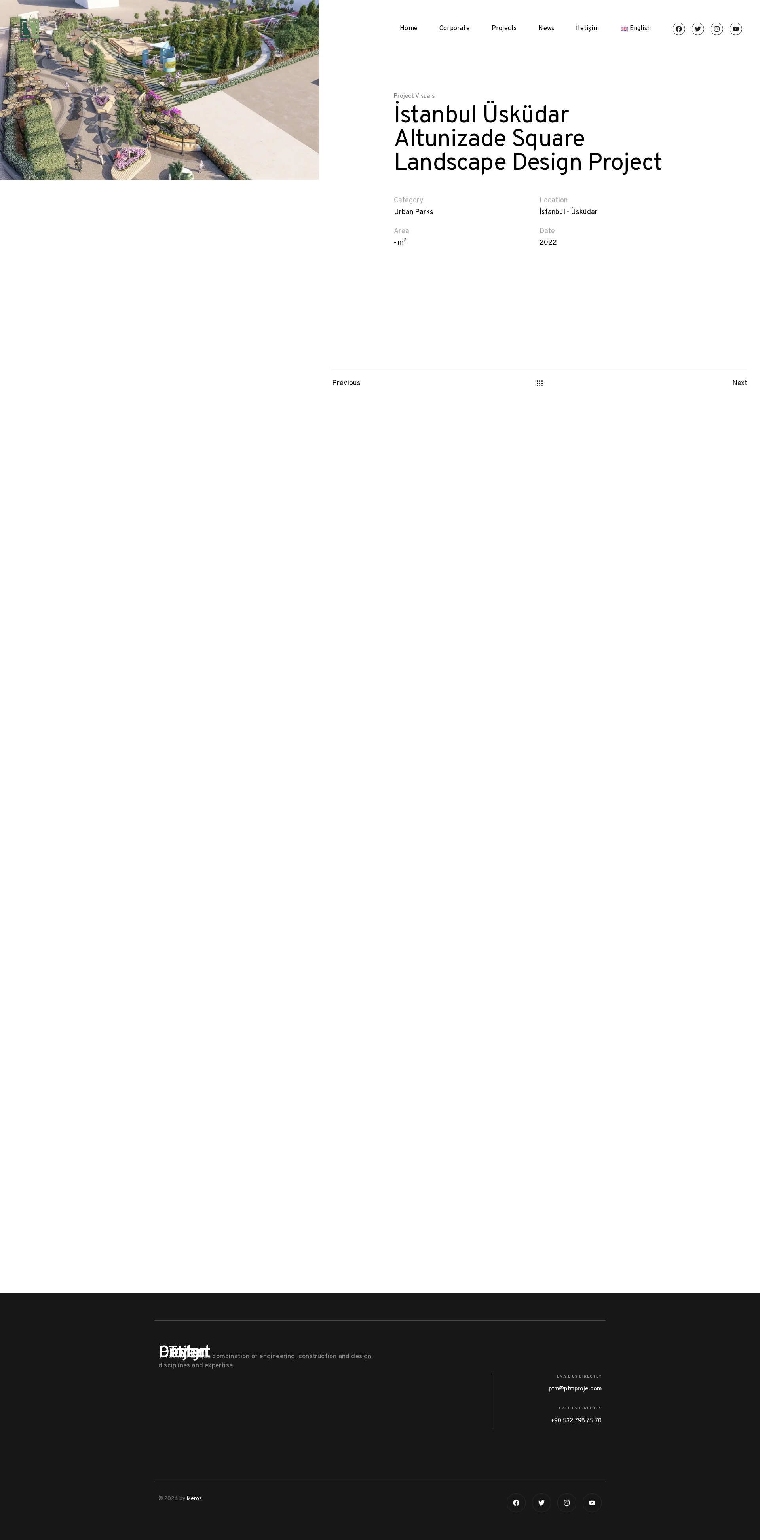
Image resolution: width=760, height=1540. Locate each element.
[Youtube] (736, 29)
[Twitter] (698, 29)
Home (409, 28)
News (546, 28)
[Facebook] (679, 29)
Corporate (454, 28)
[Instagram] (717, 29)
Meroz (194, 1498)
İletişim (587, 28)
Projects (504, 28)
